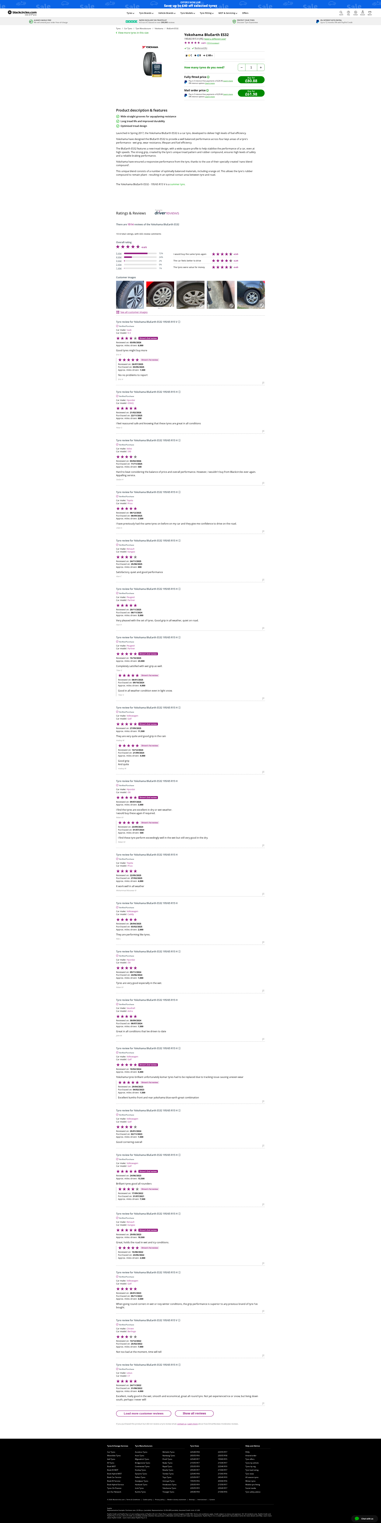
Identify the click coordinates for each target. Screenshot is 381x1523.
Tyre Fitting (205, 13)
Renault (130, 548)
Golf (130, 718)
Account (362, 14)
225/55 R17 (222, 1452)
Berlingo (132, 1331)
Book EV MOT (112, 1470)
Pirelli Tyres (167, 1459)
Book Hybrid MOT (114, 1473)
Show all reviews (194, 1413)
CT (129, 1375)
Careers (212, 1499)
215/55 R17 (195, 1463)
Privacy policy (160, 1499)
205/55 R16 (195, 1455)
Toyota (130, 500)
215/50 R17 (222, 1484)
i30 (129, 792)
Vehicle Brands (165, 13)
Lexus (129, 1372)
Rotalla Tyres (168, 1470)
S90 (129, 451)
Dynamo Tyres (141, 1473)
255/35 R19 (195, 1466)
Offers (245, 13)
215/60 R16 (222, 1492)
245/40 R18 (195, 1492)
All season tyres (252, 1477)
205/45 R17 (195, 1470)
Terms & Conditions (133, 1499)
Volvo (129, 448)
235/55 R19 (195, 1488)
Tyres (129, 13)
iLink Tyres (139, 1488)
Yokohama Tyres (169, 1488)
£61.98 (251, 94)
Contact (355, 14)
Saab (129, 330)
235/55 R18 (222, 1455)
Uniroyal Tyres (169, 1481)
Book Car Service (114, 1477)
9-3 (129, 332)
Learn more (228, 81)
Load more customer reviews (144, 1413)
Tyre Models (186, 13)
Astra (130, 1011)
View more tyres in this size (133, 32)
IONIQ (131, 403)
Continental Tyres (142, 1466)
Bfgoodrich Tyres (142, 1459)
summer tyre (177, 184)
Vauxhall (131, 1008)
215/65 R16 (222, 1473)
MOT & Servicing (226, 13)
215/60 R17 (222, 1470)
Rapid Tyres (167, 1466)
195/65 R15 (222, 1459)
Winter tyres (250, 1481)
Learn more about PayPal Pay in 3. (135, 1518)
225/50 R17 (195, 1477)
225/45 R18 (195, 1473)
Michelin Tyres (169, 1452)
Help (348, 14)
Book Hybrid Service (115, 1484)
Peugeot (131, 597)
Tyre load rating (252, 1470)
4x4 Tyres (111, 1459)
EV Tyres (110, 1463)
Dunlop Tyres (140, 1470)
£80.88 (251, 80)
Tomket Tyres (168, 1473)
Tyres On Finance (114, 1488)
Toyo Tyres (167, 1477)
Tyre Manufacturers (143, 1446)
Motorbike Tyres (114, 1455)
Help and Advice (252, 1446)
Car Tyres (111, 1452)
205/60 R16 (222, 1481)
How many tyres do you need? (204, 67)
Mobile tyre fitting (252, 1484)
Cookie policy (147, 1499)
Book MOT (111, 1466)
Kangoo (131, 551)
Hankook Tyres (141, 1484)
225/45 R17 (195, 1459)
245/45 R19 (222, 1477)
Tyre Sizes (194, 1446)
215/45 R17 (222, 1463)
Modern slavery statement (176, 1499)
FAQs (247, 1452)
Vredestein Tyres (170, 1484)
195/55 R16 (195, 1481)
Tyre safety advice (252, 1492)
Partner (131, 600)
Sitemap (192, 1499)
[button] (341, 13)
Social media (250, 1488)
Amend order (250, 1455)
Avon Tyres (139, 1455)
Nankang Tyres (169, 1455)
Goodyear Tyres (141, 1481)
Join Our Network (114, 1492)
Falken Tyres (140, 1477)
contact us (181, 1423)
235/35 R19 (195, 1484)
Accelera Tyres (141, 1452)
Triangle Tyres (168, 1492)
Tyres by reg (250, 1466)
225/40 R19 (222, 1466)
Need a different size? (215, 39)
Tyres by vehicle (252, 1463)
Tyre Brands (145, 13)
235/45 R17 (222, 1488)
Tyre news (249, 1473)
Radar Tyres (167, 1463)
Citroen (130, 1328)
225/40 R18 (195, 1452)
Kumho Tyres (140, 1492)
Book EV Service (113, 1481)
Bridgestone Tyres (142, 1463)
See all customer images (134, 312)
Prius (130, 503)
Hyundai (131, 400)
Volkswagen (132, 715)
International (202, 1499)
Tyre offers (249, 1459)
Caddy (131, 914)
